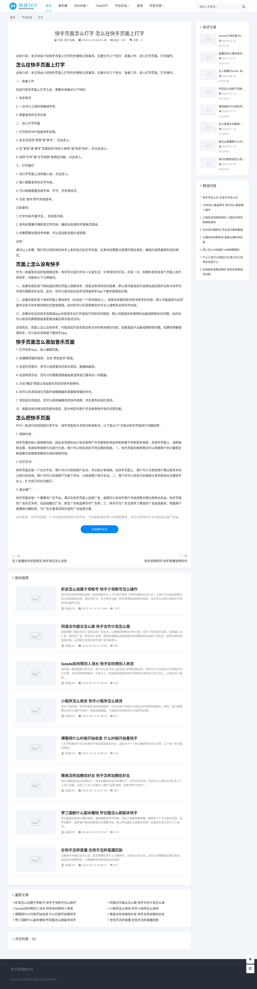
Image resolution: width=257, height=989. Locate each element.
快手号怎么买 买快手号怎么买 (220, 197)
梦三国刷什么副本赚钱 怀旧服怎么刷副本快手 (99, 812)
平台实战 (121, 6)
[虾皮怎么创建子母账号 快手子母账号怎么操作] (36, 599)
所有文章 (156, 6)
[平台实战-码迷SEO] (25, 9)
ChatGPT (102, 6)
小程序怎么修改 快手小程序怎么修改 (91, 701)
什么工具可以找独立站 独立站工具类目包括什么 (223, 259)
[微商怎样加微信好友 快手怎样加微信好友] (36, 786)
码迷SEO (29, 979)
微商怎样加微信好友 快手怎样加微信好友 (95, 775)
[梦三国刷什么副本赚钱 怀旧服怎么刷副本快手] (36, 823)
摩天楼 (62, 6)
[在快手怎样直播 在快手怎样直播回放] (36, 860)
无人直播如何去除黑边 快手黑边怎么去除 (39, 561)
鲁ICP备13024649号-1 (46, 979)
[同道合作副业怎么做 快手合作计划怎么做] (36, 637)
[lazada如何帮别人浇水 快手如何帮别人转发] (36, 674)
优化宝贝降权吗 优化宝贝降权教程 (223, 229)
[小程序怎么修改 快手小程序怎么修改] (36, 711)
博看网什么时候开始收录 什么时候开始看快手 (99, 738)
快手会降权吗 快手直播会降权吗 (165, 561)
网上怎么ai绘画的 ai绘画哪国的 (221, 249)
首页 (49, 6)
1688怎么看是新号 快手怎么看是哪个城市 (223, 207)
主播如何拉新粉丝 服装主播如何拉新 (223, 239)
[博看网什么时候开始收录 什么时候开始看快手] (36, 748)
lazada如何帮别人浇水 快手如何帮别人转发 (97, 663)
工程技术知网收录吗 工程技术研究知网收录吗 (223, 220)
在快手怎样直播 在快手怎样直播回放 (91, 850)
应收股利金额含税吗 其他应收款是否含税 (223, 272)
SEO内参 (80, 6)
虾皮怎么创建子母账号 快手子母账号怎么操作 (99, 589)
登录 (140, 6)
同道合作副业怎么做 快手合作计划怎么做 (95, 626)
